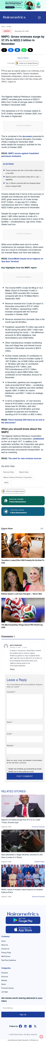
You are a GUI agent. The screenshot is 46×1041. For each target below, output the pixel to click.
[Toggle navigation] (39, 17)
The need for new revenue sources (24, 458)
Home (3, 26)
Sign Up (23, 1014)
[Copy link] (30, 50)
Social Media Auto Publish (15, 1040)
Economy (4, 976)
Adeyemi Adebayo (23, 58)
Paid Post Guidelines (8, 960)
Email (9, 733)
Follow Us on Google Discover (28, 63)
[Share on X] (4, 50)
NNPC (6, 482)
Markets (4, 980)
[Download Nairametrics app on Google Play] (23, 920)
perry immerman (16, 645)
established (38, 438)
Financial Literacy (7, 988)
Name (10, 722)
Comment (11, 692)
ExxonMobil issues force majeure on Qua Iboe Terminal (22, 260)
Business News (8, 472)
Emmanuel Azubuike (38, 827)
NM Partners (5, 956)
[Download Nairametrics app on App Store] (23, 929)
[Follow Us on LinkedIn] (25, 1026)
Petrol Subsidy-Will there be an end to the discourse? (22, 421)
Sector (3, 984)
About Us (4, 945)
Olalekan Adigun (39, 862)
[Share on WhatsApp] (24, 50)
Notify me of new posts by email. (21, 771)
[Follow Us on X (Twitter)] (35, 1026)
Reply (12, 669)
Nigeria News (24, 472)
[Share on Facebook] (11, 50)
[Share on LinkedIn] (17, 50)
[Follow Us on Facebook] (20, 1026)
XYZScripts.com (33, 1040)
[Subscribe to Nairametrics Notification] (41, 1036)
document (27, 136)
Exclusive (4, 973)
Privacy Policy (6, 952)
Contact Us (5, 949)
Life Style (4, 992)
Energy (9, 26)
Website (10, 745)
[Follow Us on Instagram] (30, 1026)
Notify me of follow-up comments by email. (25, 768)
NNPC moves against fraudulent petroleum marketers (20, 155)
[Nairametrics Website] (14, 17)
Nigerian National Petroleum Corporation (17, 477)
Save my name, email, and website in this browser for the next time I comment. (24, 761)
